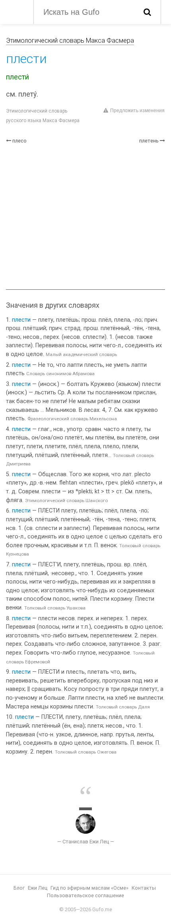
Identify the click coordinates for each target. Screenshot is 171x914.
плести (21, 320)
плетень (149, 141)
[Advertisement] (85, 216)
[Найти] (147, 12)
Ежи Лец (37, 888)
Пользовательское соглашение (85, 895)
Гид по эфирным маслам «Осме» (89, 888)
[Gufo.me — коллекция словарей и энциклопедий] (15, 11)
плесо (19, 141)
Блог (19, 888)
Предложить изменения (137, 110)
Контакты (144, 888)
